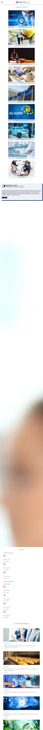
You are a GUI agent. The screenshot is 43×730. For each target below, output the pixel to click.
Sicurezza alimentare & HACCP (21, 83)
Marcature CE (21, 101)
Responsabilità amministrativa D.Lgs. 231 (21, 64)
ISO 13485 (6, 690)
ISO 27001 (6, 712)
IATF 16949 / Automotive (21, 139)
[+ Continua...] (21, 635)
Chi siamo (4, 197)
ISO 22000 (6, 667)
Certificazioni (21, 26)
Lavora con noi (21, 176)
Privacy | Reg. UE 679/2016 (21, 120)
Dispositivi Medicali (21, 158)
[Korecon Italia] (23, 2)
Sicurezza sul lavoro (21, 45)
